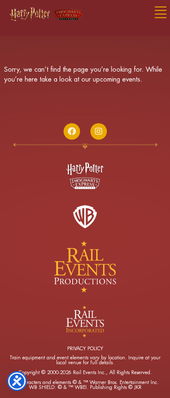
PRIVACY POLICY (85, 348)
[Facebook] (72, 131)
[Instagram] (98, 131)
